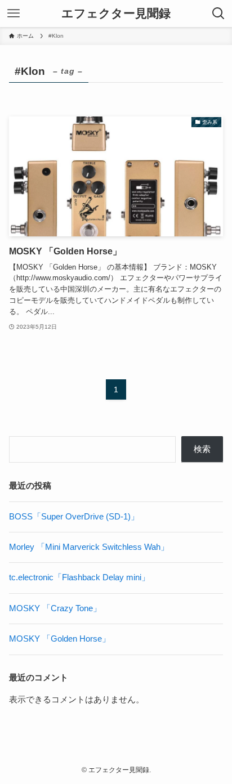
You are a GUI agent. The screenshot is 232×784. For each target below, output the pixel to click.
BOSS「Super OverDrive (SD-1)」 (74, 516)
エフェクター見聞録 (116, 14)
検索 (202, 449)
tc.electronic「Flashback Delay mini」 (79, 577)
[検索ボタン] (218, 13)
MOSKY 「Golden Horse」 (59, 638)
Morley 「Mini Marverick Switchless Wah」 (89, 547)
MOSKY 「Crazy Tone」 (55, 608)
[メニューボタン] (13, 13)
